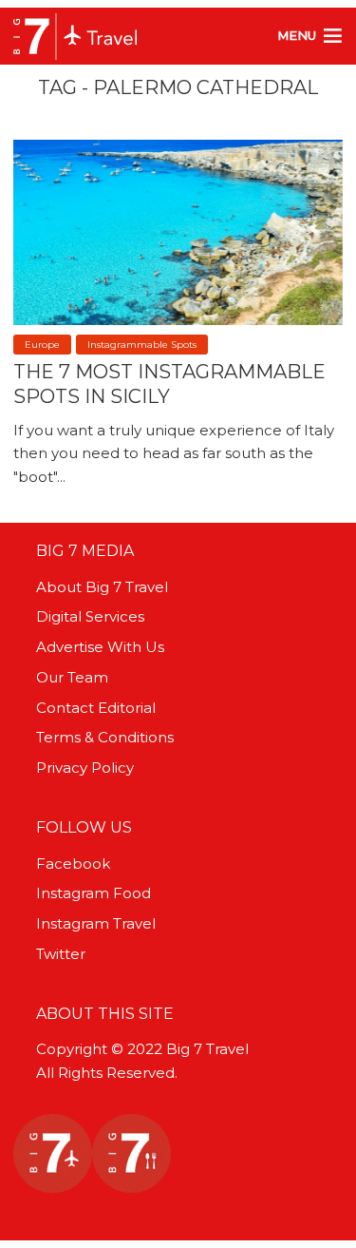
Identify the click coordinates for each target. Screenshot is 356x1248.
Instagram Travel (96, 923)
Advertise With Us (100, 647)
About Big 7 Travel (102, 587)
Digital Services (90, 616)
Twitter (60, 954)
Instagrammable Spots (142, 344)
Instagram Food (93, 893)
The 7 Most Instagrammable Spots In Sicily (169, 384)
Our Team (72, 677)
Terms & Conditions (105, 737)
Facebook (73, 863)
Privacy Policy (85, 767)
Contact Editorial (96, 708)
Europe (42, 344)
